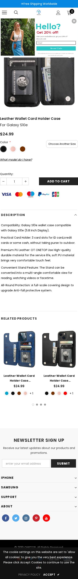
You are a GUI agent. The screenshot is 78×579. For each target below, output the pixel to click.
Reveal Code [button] (56, 48)
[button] (74, 21)
